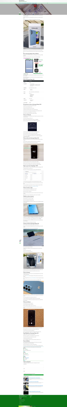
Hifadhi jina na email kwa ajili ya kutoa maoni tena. (29, 373)
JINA (24, 368)
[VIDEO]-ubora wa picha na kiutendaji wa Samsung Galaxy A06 (36, 385)
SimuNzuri (21, 0)
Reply (24, 351)
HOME (31, 396)
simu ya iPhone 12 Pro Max (35, 186)
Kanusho (35, 406)
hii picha (28, 275)
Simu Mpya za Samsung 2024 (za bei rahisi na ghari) (34, 391)
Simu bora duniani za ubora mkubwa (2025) (33, 381)
